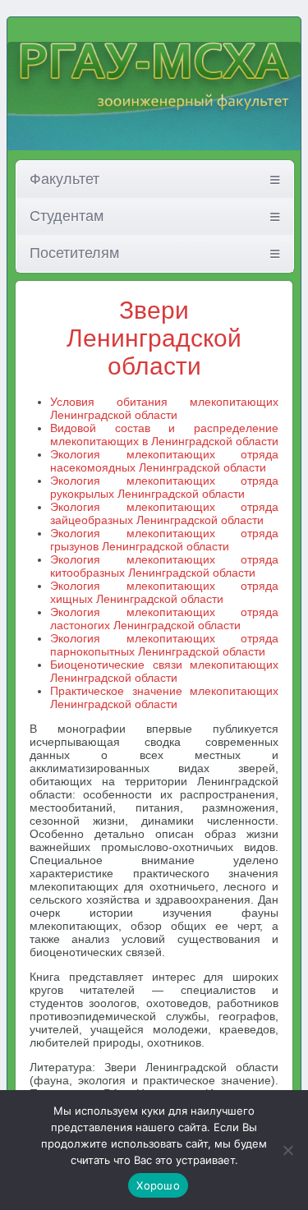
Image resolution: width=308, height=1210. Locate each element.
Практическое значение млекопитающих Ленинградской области (164, 697)
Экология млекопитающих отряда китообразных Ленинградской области (164, 566)
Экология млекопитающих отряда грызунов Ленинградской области (164, 540)
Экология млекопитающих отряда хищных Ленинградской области (164, 592)
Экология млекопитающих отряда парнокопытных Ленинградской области (164, 645)
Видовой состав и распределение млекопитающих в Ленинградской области (164, 434)
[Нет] (287, 1150)
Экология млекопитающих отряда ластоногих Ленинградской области (164, 618)
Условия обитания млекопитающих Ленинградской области (164, 408)
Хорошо (158, 1185)
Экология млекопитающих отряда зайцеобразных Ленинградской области (164, 513)
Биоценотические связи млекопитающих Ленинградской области (164, 671)
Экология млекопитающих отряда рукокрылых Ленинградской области (164, 487)
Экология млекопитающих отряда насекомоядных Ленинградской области (164, 461)
